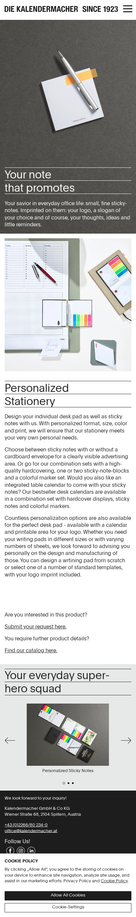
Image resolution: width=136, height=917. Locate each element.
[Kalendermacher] (68, 10)
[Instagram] (20, 851)
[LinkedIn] (31, 851)
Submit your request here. (35, 627)
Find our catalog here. (31, 651)
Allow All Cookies (68, 895)
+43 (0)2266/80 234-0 (26, 825)
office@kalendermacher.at (31, 831)
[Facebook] (10, 851)
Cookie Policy (114, 881)
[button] (127, 9)
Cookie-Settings (68, 907)
